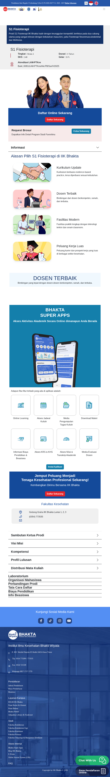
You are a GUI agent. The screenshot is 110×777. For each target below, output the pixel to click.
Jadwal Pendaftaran (15, 686)
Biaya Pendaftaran (15, 689)
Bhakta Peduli (13, 712)
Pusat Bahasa (13, 708)
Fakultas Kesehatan (15, 731)
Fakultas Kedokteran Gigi (18, 728)
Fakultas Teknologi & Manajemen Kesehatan (25, 738)
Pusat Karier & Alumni (17, 705)
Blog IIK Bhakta (14, 751)
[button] (92, 760)
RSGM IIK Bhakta (15, 702)
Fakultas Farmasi (14, 735)
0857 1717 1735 (26, 671)
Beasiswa (11, 692)
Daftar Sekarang (71, 3)
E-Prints (11, 754)
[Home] (9, 9)
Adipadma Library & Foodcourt (20, 715)
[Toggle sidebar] (104, 9)
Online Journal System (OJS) (19, 757)
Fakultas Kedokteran (16, 725)
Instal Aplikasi (55, 467)
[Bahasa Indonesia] (91, 3)
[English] (96, 3)
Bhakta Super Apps (15, 748)
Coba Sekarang (81, 131)
